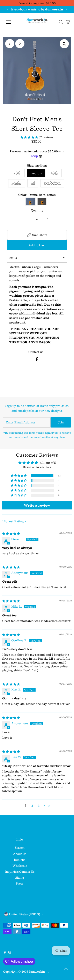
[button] (29, 137)
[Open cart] (68, 22)
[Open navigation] (11, 22)
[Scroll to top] (66, 969)
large (56, 174)
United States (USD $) (24, 914)
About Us (19, 853)
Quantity (37, 210)
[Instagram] (9, 953)
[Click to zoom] (64, 43)
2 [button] (32, 805)
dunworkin (37, 971)
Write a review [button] (37, 505)
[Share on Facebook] (37, 360)
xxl (34, 184)
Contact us (35, 351)
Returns (19, 859)
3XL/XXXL (54, 184)
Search (19, 847)
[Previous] (7, 9)
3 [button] (38, 805)
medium (36, 173)
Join (61, 422)
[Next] (66, 9)
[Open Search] (61, 22)
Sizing (19, 877)
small (19, 174)
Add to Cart (37, 245)
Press (19, 883)
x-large (18, 184)
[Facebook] (5, 953)
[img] (11, 533)
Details (12, 257)
